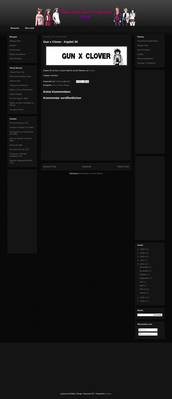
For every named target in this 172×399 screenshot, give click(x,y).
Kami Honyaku (16, 58)
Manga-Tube (15, 41)
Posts (143, 330)
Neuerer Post (49, 166)
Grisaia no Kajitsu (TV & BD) (22, 127)
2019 (142, 253)
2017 (142, 260)
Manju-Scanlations (17, 54)
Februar (143, 289)
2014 (142, 301)
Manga (66, 85)
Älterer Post (123, 166)
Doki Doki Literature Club (20, 76)
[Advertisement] (22, 211)
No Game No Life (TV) (19, 149)
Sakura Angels (16, 94)
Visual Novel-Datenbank (147, 41)
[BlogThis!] (80, 81)
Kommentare (146, 334)
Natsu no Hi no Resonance (21, 90)
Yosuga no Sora (16, 109)
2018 (142, 257)
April (142, 285)
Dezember (144, 267)
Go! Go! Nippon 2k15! (19, 98)
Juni (142, 282)
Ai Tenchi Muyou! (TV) (19, 123)
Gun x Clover (58, 85)
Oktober (143, 274)
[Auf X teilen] (82, 81)
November (144, 271)
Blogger (108, 394)
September (145, 278)
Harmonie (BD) (16, 145)
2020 (142, 249)
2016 (142, 264)
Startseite (14, 28)
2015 (142, 297)
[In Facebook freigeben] (85, 81)
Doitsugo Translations (146, 63)
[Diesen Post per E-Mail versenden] (77, 81)
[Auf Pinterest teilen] (87, 81)
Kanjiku (92, 71)
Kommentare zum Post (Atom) (91, 173)
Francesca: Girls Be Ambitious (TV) (18, 155)
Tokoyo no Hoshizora (19, 85)
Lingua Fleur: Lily (17, 72)
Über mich (29, 28)
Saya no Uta (15, 81)
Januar (143, 293)
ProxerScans (15, 50)
